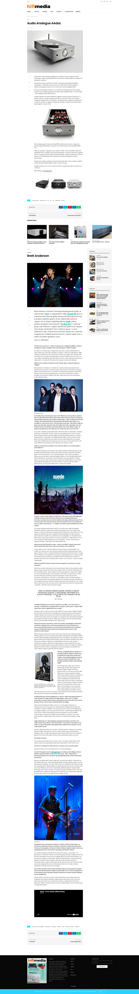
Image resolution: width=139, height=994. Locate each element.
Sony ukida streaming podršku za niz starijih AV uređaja (102, 305)
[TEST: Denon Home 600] (92, 271)
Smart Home (99, 302)
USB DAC (63, 200)
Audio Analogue (35, 200)
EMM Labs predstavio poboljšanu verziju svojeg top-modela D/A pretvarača (36, 242)
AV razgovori (69, 11)
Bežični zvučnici (100, 262)
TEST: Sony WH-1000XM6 (102, 257)
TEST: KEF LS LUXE (100, 264)
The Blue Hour (66, 324)
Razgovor (59, 926)
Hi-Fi (36, 16)
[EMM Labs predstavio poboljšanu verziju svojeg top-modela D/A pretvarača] (37, 232)
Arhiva (28, 1)
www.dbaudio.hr (47, 171)
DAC (48, 200)
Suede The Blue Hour (69, 926)
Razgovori (29, 252)
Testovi (36, 11)
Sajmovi (77, 11)
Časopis (58, 11)
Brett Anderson (32, 215)
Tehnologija (32, 16)
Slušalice (99, 255)
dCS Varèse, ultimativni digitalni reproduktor (56, 242)
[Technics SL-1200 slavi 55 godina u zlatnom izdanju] (92, 330)
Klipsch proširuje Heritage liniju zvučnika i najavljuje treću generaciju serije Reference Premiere (102, 296)
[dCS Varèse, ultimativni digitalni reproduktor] (58, 232)
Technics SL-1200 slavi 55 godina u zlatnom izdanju (102, 330)
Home (28, 16)
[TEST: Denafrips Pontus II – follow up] (102, 232)
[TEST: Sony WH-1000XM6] (92, 258)
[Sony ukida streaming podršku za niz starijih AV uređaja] (92, 305)
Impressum (73, 975)
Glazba (44, 11)
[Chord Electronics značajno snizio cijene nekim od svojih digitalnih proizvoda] (80, 232)
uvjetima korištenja (91, 991)
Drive (47, 314)
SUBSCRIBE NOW (102, 966)
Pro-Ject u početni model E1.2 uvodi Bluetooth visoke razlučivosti (102, 314)
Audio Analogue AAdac (75, 941)
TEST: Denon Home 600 (102, 271)
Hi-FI (53, 200)
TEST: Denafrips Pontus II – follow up (100, 242)
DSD (50, 200)
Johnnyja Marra (56, 752)
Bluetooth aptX (43, 200)
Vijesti (29, 11)
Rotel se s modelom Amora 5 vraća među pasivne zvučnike (103, 322)
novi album (53, 926)
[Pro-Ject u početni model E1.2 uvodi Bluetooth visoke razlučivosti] (92, 313)
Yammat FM (71, 314)
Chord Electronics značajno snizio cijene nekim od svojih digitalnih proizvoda (80, 242)
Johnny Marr (47, 926)
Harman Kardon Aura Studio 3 (74, 215)
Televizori (99, 276)
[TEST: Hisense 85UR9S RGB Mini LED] (92, 278)
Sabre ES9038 (57, 200)
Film (51, 11)
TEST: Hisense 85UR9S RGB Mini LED (102, 278)
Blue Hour (34, 926)
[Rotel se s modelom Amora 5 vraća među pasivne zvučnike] (92, 321)
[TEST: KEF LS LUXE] (92, 265)
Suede (68, 321)
